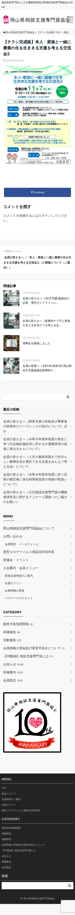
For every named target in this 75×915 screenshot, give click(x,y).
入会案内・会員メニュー (20, 568)
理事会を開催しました (37, 343)
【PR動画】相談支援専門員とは (28, 656)
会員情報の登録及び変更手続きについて (34, 648)
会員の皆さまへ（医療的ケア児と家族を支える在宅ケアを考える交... (46, 323)
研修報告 (11, 632)
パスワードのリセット (19, 598)
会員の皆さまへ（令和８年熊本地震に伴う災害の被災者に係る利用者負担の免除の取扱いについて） (35, 479)
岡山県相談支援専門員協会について (28, 528)
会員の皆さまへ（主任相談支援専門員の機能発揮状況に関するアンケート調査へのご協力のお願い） (35, 497)
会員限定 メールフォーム (21, 544)
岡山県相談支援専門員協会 (39, 898)
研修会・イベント (16, 560)
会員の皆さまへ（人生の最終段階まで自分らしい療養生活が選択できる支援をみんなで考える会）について (35, 461)
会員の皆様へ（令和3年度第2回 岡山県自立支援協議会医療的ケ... (47, 368)
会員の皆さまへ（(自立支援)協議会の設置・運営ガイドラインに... (46, 300)
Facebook (39, 192)
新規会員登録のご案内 (19, 575)
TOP (4, 787)
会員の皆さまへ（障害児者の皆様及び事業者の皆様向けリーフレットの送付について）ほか (35, 426)
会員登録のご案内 (11, 799)
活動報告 (12, 640)
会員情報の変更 (14, 590)
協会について (9, 793)
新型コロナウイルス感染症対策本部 (28, 552)
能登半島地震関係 (18, 624)
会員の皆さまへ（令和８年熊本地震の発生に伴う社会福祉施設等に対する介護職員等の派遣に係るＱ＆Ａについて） (35, 444)
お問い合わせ (12, 536)
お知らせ (13, 664)
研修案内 (13, 672)
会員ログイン (13, 583)
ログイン (44, 215)
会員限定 (13, 680)
